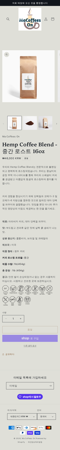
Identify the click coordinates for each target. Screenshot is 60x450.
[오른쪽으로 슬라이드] (56, 123)
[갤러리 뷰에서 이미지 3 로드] (45, 123)
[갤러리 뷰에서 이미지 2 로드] (30, 123)
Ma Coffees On (28, 438)
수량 (4, 312)
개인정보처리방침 (35, 442)
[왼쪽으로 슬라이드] (3, 123)
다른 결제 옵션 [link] (30, 345)
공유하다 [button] (9, 354)
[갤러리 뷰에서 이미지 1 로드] (14, 123)
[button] (8, 19)
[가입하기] (50, 385)
